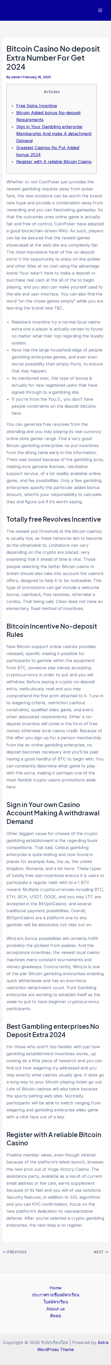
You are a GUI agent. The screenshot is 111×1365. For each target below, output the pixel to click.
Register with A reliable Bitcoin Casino (54, 161)
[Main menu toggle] (100, 10)
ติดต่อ (55, 1315)
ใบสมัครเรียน (55, 1301)
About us (55, 1308)
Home (55, 1287)
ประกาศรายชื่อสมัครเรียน (55, 1294)
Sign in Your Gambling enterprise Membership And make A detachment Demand (54, 133)
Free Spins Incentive (36, 105)
